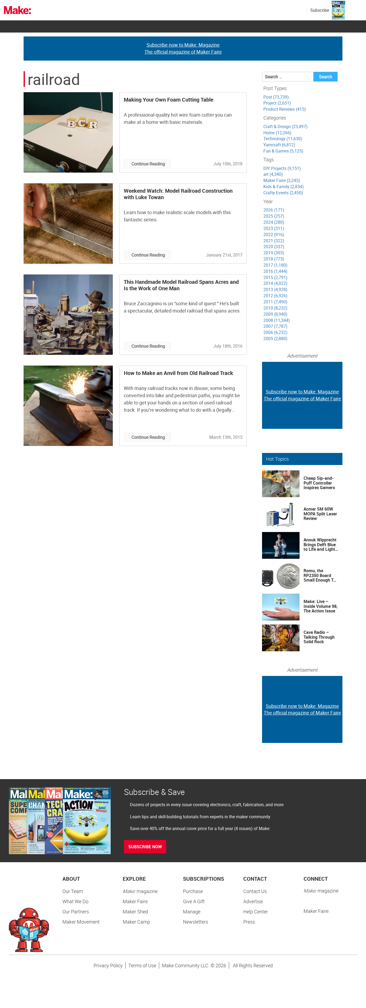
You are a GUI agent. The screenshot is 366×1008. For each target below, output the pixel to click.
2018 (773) (273, 259)
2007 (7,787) (275, 326)
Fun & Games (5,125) (283, 151)
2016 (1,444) (275, 271)
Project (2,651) (277, 103)
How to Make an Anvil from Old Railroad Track (178, 373)
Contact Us (255, 891)
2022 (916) (273, 234)
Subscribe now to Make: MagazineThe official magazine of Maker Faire (183, 48)
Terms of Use (142, 965)
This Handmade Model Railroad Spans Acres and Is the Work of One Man (181, 285)
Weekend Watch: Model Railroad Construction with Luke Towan (178, 194)
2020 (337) (273, 247)
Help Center (255, 911)
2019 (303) (273, 253)
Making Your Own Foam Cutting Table (168, 99)
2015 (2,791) (275, 277)
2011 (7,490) (275, 302)
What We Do (75, 901)
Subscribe (319, 10)
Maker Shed (135, 911)
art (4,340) (273, 174)
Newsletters (195, 921)
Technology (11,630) (282, 139)
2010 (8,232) (275, 308)
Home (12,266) (277, 133)
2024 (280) (273, 222)
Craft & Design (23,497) (285, 126)
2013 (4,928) (275, 289)
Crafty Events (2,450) (283, 193)
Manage (191, 911)
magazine (140, 891)
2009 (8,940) (275, 314)
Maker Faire (135, 901)
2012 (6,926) (275, 296)
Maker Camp (136, 921)
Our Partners (75, 911)
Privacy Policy (108, 965)
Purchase (193, 891)
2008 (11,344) (276, 320)
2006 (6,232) (275, 332)
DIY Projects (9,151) (282, 168)
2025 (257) (273, 216)
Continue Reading (148, 164)
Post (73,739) (276, 97)
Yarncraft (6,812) (279, 145)
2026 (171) (273, 210)
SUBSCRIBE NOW (145, 847)
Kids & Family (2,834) (283, 186)
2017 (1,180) (275, 265)
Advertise (253, 901)
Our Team (72, 891)
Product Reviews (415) (284, 109)
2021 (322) (273, 241)
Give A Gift (194, 901)
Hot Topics (277, 459)
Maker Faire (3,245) (281, 180)
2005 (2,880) (275, 338)
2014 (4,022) (275, 283)
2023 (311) (273, 228)
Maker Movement (81, 921)
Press (249, 921)
